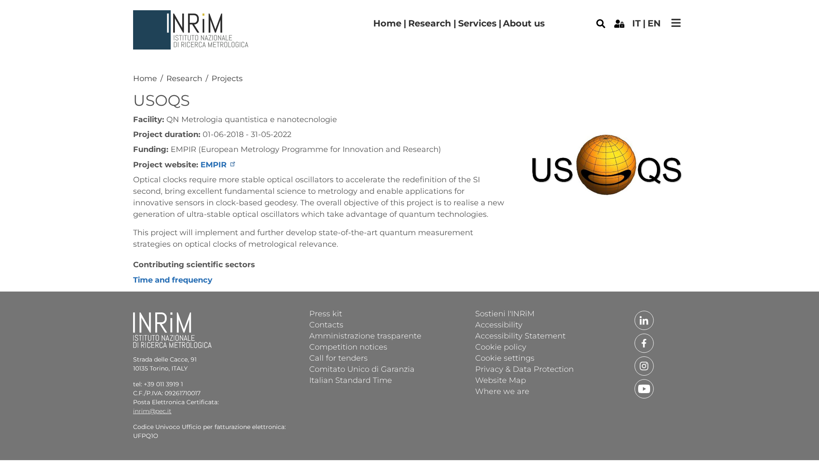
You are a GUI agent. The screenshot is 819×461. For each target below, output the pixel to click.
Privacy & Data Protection (524, 369)
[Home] (192, 16)
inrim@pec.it (152, 411)
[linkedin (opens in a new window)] (644, 320)
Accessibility (499, 324)
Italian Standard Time (350, 380)
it (636, 23)
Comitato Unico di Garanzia (362, 369)
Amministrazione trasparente (365, 335)
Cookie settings (504, 357)
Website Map (500, 380)
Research (429, 23)
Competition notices (348, 346)
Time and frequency (172, 280)
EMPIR (213, 164)
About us (524, 23)
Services (477, 23)
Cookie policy (500, 346)
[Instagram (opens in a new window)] (644, 365)
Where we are (502, 391)
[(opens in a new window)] (619, 23)
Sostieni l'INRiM (504, 313)
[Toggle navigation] (676, 22)
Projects (227, 78)
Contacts (326, 324)
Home (387, 23)
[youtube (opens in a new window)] (644, 388)
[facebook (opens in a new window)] (644, 343)
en (654, 23)
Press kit (325, 313)
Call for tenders (338, 357)
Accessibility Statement (520, 335)
